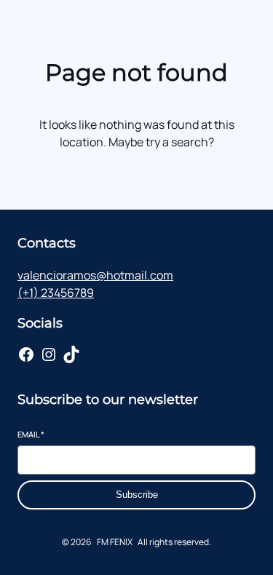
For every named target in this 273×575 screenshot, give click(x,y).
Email (30, 434)
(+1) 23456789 (55, 293)
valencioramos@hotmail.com (95, 275)
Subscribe (137, 494)
